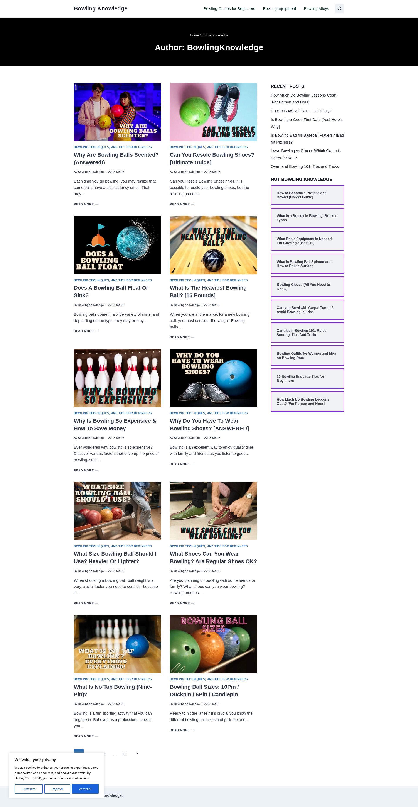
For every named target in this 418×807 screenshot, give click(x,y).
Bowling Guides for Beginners (229, 9)
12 (124, 754)
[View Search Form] (339, 8)
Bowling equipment (279, 9)
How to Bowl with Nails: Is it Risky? (301, 111)
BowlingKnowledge (91, 171)
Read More (86, 204)
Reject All (57, 789)
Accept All (85, 789)
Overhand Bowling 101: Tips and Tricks (305, 166)
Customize (28, 789)
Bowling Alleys (316, 9)
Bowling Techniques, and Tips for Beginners (113, 147)
